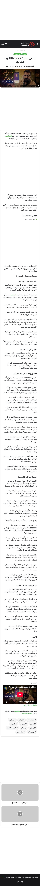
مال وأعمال (17, 54)
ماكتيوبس (17, 711)
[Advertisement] (20, 20)
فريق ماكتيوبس (29, 66)
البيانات (21, 720)
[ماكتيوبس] (27, 44)
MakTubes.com (27, 713)
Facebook (31, 720)
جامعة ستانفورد (12, 728)
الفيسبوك (23, 724)
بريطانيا (23, 728)
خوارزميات (31, 732)
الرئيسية (21, 50)
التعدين (32, 724)
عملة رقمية (20, 732)
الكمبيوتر (13, 724)
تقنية (16, 50)
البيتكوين (8, 136)
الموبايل (32, 728)
